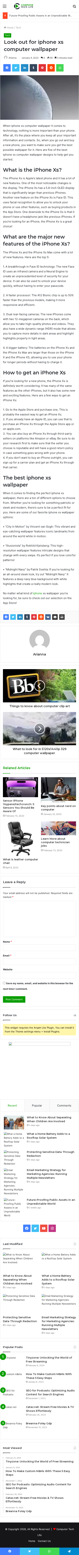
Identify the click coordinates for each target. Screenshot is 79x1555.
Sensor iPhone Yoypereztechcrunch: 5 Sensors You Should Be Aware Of (18, 806)
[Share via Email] (55, 617)
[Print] (62, 617)
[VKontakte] (48, 617)
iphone (37, 593)
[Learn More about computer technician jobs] (58, 828)
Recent (12, 1105)
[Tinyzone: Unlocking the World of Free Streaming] (13, 1363)
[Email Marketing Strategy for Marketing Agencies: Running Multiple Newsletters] (14, 1181)
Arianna (39, 654)
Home (10, 27)
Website (7, 969)
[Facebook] (6, 617)
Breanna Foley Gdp (39, 1423)
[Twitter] (13, 617)
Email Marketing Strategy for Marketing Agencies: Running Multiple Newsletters (47, 1174)
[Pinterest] (34, 617)
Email (7, 955)
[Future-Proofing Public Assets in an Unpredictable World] (14, 1207)
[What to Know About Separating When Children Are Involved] (14, 1122)
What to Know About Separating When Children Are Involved (17, 1279)
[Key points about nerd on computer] (58, 790)
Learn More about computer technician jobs (55, 842)
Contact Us (44, 1540)
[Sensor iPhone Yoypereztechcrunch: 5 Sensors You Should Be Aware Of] (20, 787)
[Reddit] (41, 617)
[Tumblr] (27, 617)
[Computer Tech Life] (24, 6)
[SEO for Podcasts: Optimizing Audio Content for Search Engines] (13, 1396)
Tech (18, 27)
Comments (64, 1105)
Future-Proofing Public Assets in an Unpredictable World (41, 15)
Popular (37, 1105)
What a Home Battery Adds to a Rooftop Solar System (58, 1279)
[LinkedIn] (20, 617)
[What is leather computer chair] (20, 838)
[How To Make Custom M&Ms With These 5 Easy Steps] (13, 1379)
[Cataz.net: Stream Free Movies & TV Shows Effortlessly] (13, 1412)
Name (7, 941)
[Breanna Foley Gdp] (13, 1428)
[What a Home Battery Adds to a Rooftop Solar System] (14, 1140)
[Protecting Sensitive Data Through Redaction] (14, 1158)
